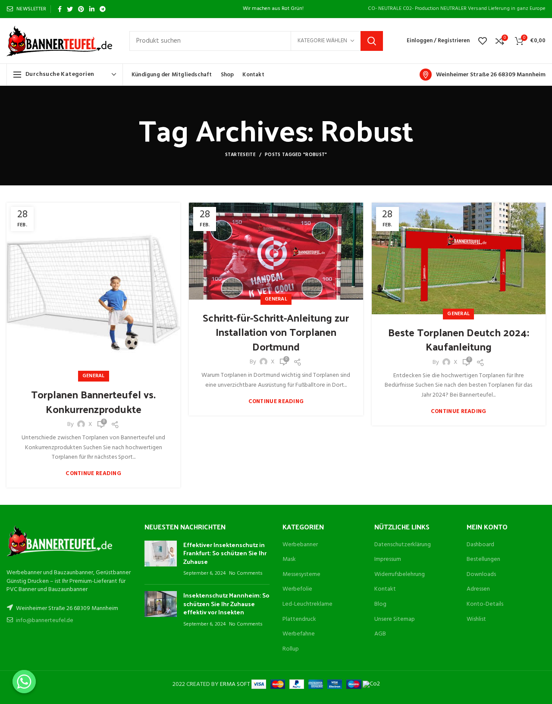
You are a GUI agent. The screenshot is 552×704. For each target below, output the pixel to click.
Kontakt (385, 589)
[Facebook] (59, 9)
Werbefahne (298, 634)
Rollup (290, 649)
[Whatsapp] (24, 681)
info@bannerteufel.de (44, 621)
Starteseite (240, 154)
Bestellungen (483, 559)
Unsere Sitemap (394, 619)
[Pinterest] (81, 9)
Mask (289, 559)
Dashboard (480, 545)
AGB (380, 634)
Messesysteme (301, 574)
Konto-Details (485, 604)
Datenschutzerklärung (402, 545)
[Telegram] (102, 9)
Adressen (478, 589)
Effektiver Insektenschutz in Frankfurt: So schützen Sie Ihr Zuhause (225, 553)
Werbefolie (297, 589)
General (93, 376)
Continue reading (93, 473)
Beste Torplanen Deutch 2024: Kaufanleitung (458, 339)
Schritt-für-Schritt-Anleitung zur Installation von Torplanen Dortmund (276, 332)
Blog (380, 604)
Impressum (387, 559)
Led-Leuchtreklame (307, 604)
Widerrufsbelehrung (399, 574)
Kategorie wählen (322, 40)
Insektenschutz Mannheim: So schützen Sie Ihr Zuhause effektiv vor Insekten (226, 603)
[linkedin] (92, 9)
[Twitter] (69, 9)
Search (372, 41)
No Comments (246, 573)
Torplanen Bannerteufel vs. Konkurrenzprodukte (93, 401)
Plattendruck (299, 619)
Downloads (481, 574)
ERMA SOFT (235, 684)
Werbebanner (300, 545)
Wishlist (476, 619)
